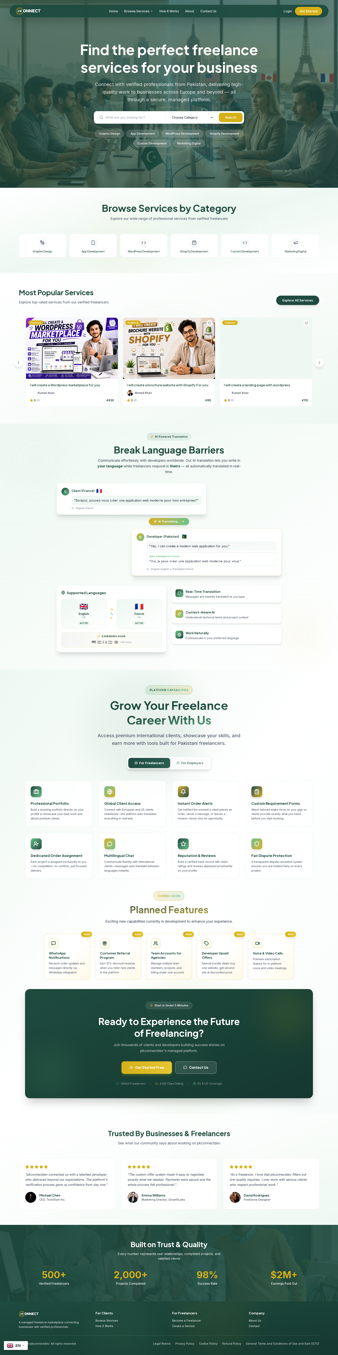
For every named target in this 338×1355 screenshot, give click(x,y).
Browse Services (136, 11)
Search (230, 117)
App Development (143, 133)
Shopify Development (224, 133)
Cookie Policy (208, 1343)
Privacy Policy (184, 1343)
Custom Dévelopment (152, 143)
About (189, 11)
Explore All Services (297, 300)
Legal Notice (162, 1343)
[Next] (319, 362)
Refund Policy (231, 1343)
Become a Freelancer (186, 1320)
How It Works (169, 11)
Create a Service (183, 1326)
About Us (255, 1320)
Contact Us (208, 11)
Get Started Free (149, 1067)
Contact (254, 1326)
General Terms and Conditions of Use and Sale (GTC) (282, 1343)
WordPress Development (182, 133)
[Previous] (18, 362)
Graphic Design (109, 133)
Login (288, 11)
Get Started (308, 11)
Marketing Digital (189, 143)
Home (113, 11)
